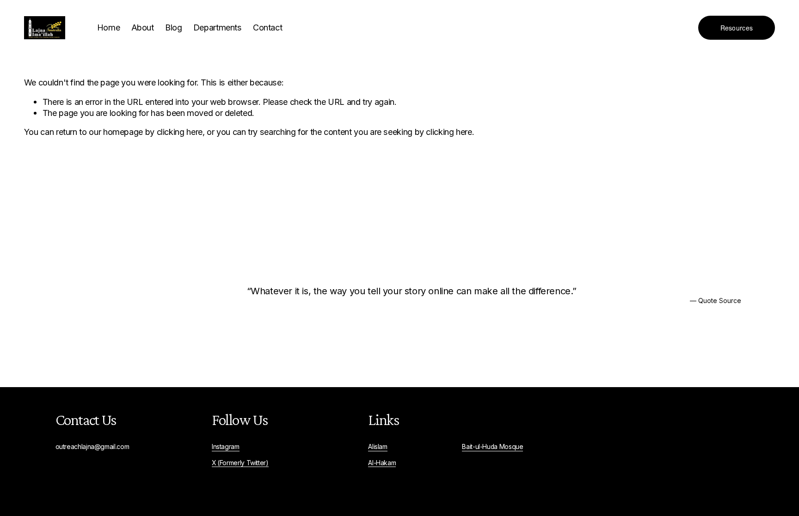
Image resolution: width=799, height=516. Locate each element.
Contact (267, 27)
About (142, 27)
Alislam (377, 446)
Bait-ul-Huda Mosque (492, 446)
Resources (736, 27)
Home (108, 27)
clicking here (180, 132)
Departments (217, 27)
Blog (173, 27)
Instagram (226, 446)
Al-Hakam (382, 463)
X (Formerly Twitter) (240, 463)
